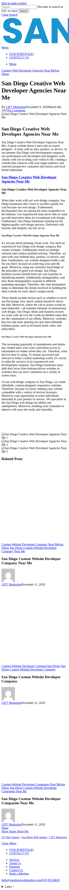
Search (23, 11)
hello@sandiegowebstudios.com (21, 880)
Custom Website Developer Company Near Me (30, 544)
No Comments (16, 110)
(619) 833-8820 (50, 880)
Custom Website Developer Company (24, 666)
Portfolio (14, 866)
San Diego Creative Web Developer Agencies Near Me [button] (29, 179)
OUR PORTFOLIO (21, 849)
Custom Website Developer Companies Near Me (31, 784)
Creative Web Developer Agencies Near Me (28, 70)
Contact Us (16, 870)
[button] (9, 14)
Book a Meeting (19, 873)
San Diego (53, 666)
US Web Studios (10, 837)
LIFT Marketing (16, 107)
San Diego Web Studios (34, 837)
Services (14, 859)
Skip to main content (14, 3)
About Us (15, 863)
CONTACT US (19, 853)
